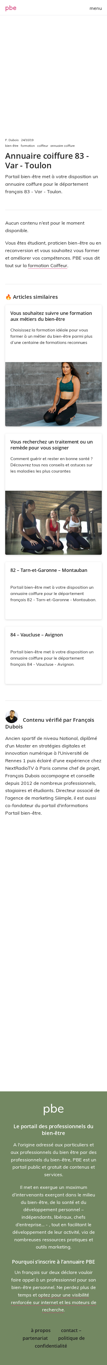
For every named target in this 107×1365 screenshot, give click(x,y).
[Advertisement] (53, 79)
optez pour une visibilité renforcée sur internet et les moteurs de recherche (53, 1302)
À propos (41, 1330)
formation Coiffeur (47, 265)
